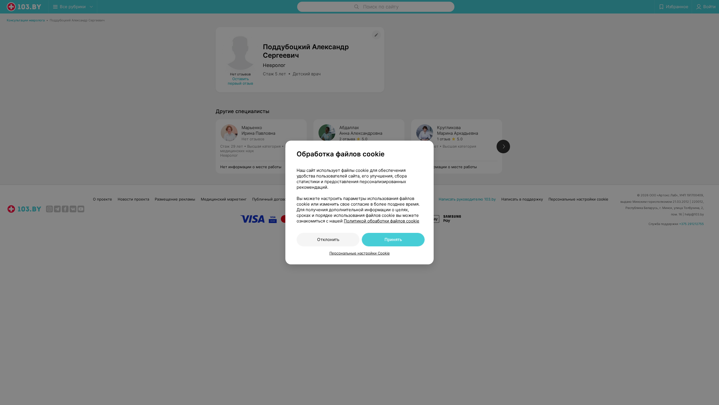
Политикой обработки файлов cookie (381, 221)
